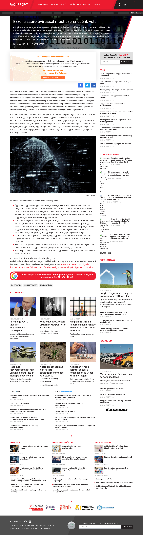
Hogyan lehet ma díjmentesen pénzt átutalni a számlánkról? (116, 321)
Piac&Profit (38, 44)
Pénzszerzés (106, 341)
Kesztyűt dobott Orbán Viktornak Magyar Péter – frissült (53, 324)
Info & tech (15, 442)
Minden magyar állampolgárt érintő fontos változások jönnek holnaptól (75, 418)
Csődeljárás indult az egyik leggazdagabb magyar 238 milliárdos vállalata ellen (119, 236)
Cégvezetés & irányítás (63, 442)
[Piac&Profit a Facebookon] (25, 521)
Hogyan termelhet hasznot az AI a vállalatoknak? (112, 105)
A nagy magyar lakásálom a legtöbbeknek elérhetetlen (115, 402)
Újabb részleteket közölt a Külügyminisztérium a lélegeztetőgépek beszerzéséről (28, 410)
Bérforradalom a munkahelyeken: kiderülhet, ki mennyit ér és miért (116, 113)
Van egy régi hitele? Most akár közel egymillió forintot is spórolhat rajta (113, 313)
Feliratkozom (126, 62)
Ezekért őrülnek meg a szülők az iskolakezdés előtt (116, 469)
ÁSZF (21, 526)
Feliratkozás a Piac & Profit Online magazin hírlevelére (99, 524)
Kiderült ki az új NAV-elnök (19, 403)
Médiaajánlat (30, 526)
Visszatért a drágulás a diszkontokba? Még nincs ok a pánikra (116, 136)
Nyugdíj (63, 4)
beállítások (35, 528)
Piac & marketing (103, 442)
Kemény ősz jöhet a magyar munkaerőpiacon (116, 90)
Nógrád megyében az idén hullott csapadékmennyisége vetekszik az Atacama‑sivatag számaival (52, 374)
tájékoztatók (25, 528)
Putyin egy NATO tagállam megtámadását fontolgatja (19, 326)
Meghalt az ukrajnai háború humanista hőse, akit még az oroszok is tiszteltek (83, 326)
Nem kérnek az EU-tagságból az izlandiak (115, 144)
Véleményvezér (17, 293)
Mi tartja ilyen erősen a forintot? (112, 389)
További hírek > (106, 253)
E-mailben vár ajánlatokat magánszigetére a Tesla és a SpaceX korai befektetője (121, 160)
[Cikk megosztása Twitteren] (87, 85)
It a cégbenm (16, 285)
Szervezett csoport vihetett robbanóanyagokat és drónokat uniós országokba (73, 396)
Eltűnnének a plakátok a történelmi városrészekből (114, 482)
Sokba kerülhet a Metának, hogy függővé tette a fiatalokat (116, 447)
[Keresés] (130, 4)
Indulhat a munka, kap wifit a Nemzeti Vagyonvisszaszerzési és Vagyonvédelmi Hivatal (28, 418)
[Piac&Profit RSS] (30, 521)
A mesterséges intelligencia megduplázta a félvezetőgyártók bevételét (27, 485)
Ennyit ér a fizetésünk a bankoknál (112, 395)
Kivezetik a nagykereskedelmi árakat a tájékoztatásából (69, 404)
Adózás (71, 4)
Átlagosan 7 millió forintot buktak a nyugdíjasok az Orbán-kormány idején (82, 371)
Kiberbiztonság (30, 285)
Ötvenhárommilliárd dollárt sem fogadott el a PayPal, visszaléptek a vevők (121, 221)
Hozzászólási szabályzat (45, 526)
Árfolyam (96, 4)
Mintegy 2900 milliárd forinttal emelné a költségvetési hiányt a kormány (75, 426)
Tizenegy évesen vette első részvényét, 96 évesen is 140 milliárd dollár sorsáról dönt (118, 174)
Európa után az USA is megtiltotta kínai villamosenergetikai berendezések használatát (28, 480)
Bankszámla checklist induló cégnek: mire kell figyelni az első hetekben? (70, 485)
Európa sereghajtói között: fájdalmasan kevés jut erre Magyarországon (114, 329)
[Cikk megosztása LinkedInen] (93, 85)
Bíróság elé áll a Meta (104, 479)
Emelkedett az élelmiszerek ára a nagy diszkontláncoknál (24, 426)
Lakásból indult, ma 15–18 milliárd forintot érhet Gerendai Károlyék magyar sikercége (119, 197)
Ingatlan (54, 4)
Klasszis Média (46, 528)
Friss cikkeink (43, 4)
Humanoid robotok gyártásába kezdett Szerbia (114, 97)
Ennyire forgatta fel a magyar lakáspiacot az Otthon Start (116, 75)
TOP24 (15, 392)
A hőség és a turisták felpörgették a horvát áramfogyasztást (115, 121)
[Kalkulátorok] (119, 4)
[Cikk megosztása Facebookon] (80, 85)
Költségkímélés (107, 260)
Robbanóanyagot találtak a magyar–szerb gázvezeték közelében (30, 396)
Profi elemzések (83, 4)
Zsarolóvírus (46, 285)
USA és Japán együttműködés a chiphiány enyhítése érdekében (31, 469)
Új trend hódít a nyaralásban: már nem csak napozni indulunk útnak (116, 129)
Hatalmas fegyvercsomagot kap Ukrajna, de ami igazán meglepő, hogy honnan (22, 371)
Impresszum (14, 526)
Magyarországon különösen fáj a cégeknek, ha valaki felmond (74, 469)
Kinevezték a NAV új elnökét (65, 411)
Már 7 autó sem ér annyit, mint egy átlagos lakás (115, 83)
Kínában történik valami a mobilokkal (118, 457)
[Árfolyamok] (125, 4)
